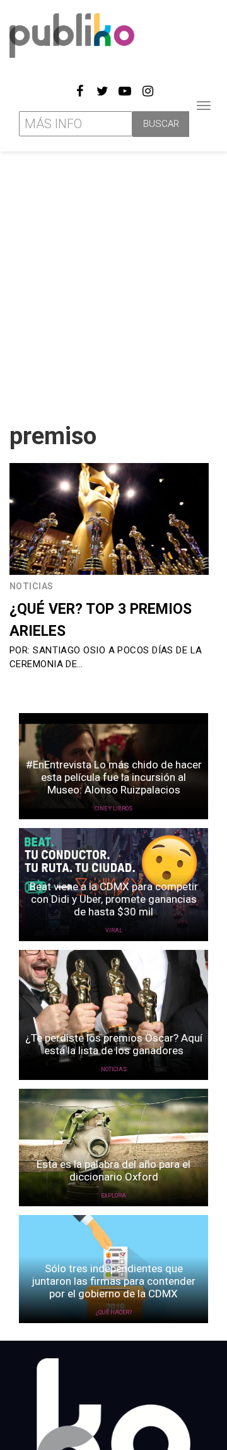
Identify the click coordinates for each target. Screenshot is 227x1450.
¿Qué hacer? (114, 1312)
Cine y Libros (113, 808)
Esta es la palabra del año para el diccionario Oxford (113, 1170)
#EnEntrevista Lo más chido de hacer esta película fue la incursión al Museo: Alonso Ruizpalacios (114, 777)
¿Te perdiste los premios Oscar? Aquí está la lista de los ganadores (113, 1044)
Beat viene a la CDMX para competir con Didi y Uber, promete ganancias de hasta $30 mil (114, 899)
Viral (113, 930)
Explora (113, 1195)
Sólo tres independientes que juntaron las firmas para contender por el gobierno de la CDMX (113, 1281)
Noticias (31, 586)
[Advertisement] (113, 282)
